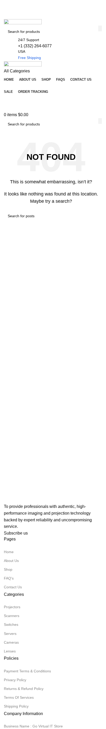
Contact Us (13, 587)
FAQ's (9, 578)
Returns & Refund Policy (23, 689)
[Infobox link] (51, 104)
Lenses (10, 651)
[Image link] (29, 499)
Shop (8, 569)
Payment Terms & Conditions (27, 671)
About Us (11, 561)
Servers (10, 634)
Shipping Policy (16, 706)
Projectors (12, 607)
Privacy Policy (15, 680)
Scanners (11, 616)
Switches (11, 624)
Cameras (11, 642)
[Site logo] (23, 22)
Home (9, 552)
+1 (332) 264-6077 (35, 46)
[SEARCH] (100, 28)
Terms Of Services (19, 697)
